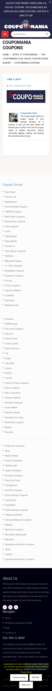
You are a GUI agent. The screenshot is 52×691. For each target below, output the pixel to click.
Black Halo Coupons (15, 216)
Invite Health (11, 407)
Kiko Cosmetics (13, 392)
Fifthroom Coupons (15, 446)
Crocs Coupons (12, 285)
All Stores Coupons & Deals (18, 623)
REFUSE (35, 677)
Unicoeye (9, 363)
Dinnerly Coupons (13, 490)
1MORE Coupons (13, 211)
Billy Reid (9, 539)
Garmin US (10, 196)
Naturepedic (11, 241)
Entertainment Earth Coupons (19, 544)
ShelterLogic (11, 465)
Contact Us (10, 632)
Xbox (7, 450)
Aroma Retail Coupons (16, 206)
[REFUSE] (48, 675)
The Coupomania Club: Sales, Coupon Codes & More (25, 58)
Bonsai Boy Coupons (15, 221)
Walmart (9, 256)
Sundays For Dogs (14, 417)
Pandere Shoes (12, 412)
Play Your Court (12, 480)
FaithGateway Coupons (16, 510)
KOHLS (8, 373)
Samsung (9, 300)
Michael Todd (11, 305)
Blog (7, 628)
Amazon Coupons (14, 475)
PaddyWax (10, 505)
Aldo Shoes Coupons (15, 251)
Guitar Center (11, 343)
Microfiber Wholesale (15, 534)
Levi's (7, 231)
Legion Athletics (13, 470)
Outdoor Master (13, 397)
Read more (26, 685)
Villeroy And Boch (14, 514)
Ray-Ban (9, 432)
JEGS (7, 549)
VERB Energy (11, 323)
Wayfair (9, 524)
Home (6, 54)
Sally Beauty (11, 236)
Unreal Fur (10, 246)
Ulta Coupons (11, 226)
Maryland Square (13, 261)
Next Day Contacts (14, 529)
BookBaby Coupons (14, 270)
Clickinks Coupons (14, 275)
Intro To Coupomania (25, 54)
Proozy (8, 280)
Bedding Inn (11, 201)
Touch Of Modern (13, 460)
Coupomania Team (22, 85)
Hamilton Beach (13, 290)
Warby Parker (11, 455)
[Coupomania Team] (13, 117)
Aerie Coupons (12, 387)
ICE (6, 353)
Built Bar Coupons (14, 402)
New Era (9, 333)
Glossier (9, 319)
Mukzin (8, 427)
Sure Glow (10, 192)
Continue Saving (19, 677)
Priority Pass (11, 338)
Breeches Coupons (14, 422)
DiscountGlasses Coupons (18, 519)
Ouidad (8, 554)
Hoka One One (12, 348)
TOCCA (8, 378)
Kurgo (8, 358)
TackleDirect (11, 485)
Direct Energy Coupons (16, 495)
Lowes (8, 368)
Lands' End (10, 500)
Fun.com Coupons (14, 328)
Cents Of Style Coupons (17, 383)
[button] (50, 2)
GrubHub (9, 295)
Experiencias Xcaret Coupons (19, 559)
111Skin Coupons (14, 265)
